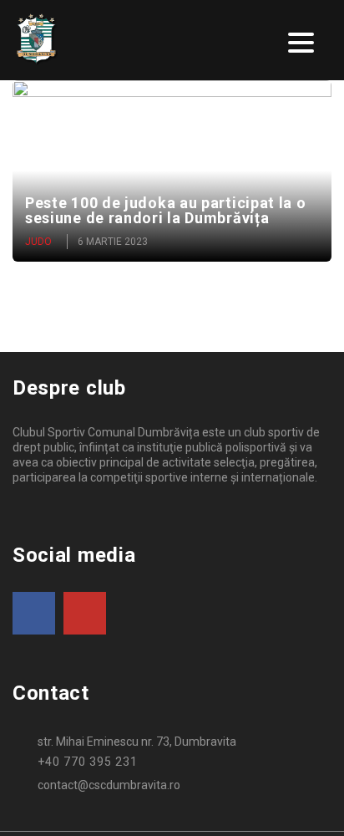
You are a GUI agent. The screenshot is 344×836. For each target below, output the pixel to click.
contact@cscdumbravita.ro (109, 785)
